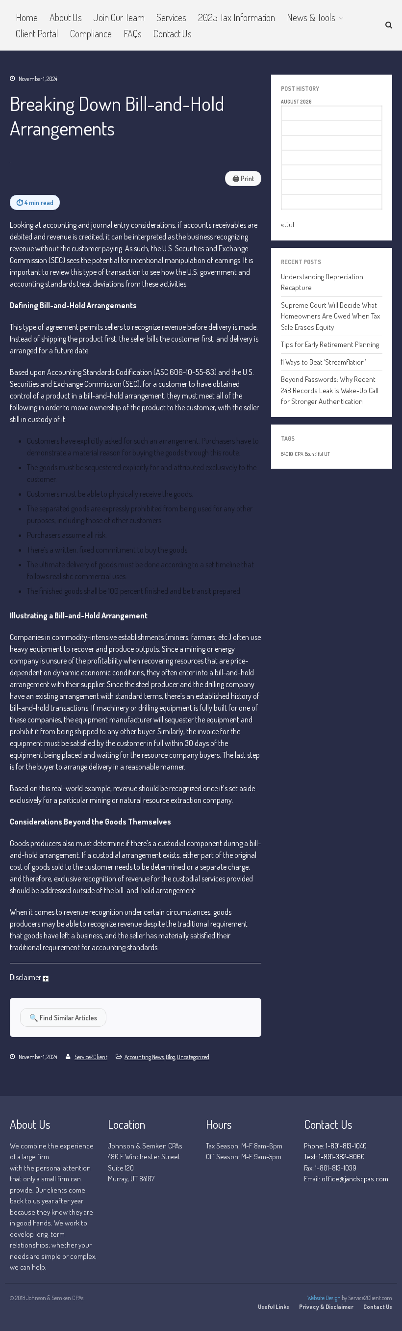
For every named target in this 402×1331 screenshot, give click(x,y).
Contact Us (172, 33)
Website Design (324, 1298)
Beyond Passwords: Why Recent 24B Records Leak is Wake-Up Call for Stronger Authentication (329, 390)
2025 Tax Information (236, 17)
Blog (170, 1057)
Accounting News (144, 1057)
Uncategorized (193, 1057)
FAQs (133, 33)
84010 (287, 454)
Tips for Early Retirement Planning (330, 344)
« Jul (287, 224)
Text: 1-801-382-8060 (334, 1156)
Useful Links (273, 1306)
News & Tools (311, 17)
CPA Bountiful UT (312, 454)
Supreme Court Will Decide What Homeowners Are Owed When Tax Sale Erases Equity (330, 316)
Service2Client (91, 1057)
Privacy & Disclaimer (326, 1306)
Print (243, 178)
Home (27, 17)
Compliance (91, 33)
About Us (66, 17)
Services (171, 17)
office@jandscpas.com (355, 1178)
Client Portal (37, 33)
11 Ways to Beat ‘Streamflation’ (323, 362)
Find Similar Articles (63, 1017)
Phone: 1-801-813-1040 (335, 1145)
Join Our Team (119, 17)
